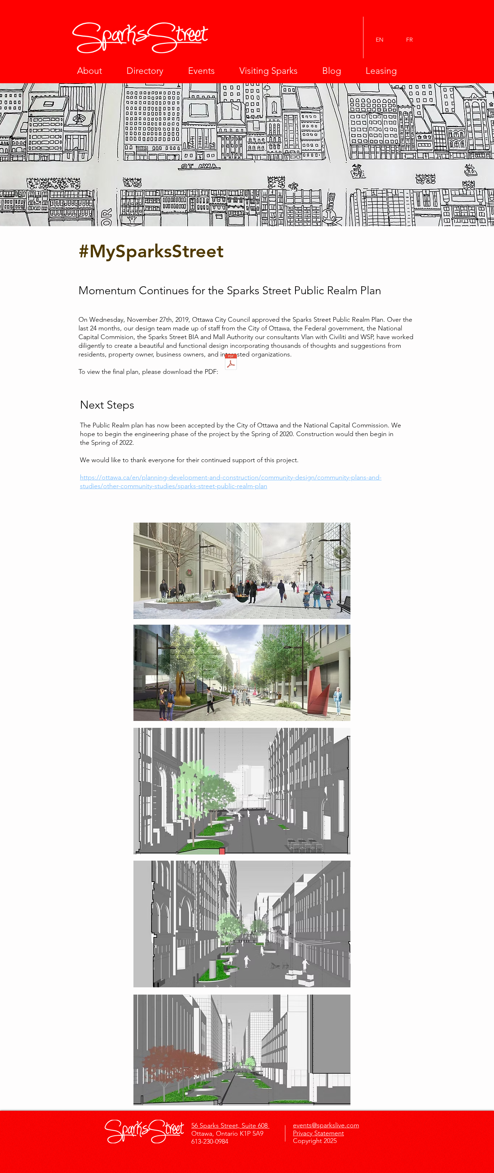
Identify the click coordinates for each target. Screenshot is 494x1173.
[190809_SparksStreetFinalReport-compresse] (231, 362)
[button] (96, 71)
